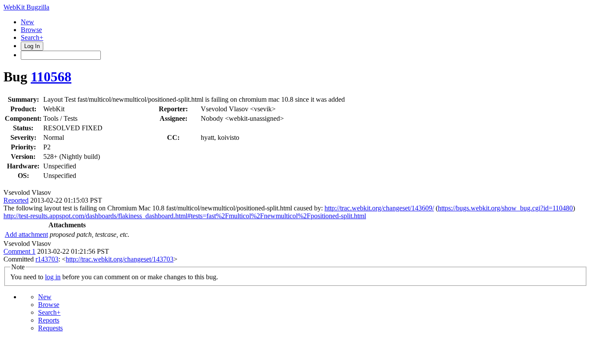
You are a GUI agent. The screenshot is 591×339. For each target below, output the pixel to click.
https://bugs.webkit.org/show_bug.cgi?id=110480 (505, 208)
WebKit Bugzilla (26, 7)
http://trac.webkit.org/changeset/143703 (119, 259)
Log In (32, 46)
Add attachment (26, 234)
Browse (31, 29)
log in (53, 277)
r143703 (46, 259)
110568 (51, 76)
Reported (16, 200)
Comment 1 (19, 251)
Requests (50, 328)
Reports (48, 320)
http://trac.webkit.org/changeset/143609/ (379, 208)
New (27, 22)
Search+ (32, 37)
